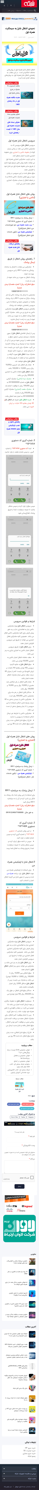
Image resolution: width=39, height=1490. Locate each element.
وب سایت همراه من (24, 225)
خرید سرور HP (30, 1448)
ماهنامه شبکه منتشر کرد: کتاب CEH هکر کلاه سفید (20, 1065)
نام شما (31, 1136)
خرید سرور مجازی (29, 1453)
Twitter (23, 1117)
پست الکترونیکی (28, 1145)
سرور (8, 1487)
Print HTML (14, 1117)
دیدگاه (32, 1159)
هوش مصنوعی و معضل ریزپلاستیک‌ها (22, 1057)
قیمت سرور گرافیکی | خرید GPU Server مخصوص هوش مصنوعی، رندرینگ (16, 1345)
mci (29, 1095)
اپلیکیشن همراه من (25, 232)
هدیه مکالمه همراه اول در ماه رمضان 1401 (13, 101)
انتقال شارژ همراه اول (13, 1104)
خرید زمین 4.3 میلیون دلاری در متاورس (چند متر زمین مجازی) (16, 1305)
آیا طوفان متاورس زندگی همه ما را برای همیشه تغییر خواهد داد (16, 1283)
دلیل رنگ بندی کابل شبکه (20, 1388)
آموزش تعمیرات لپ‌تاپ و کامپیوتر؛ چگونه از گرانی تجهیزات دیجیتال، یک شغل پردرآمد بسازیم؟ (15, 1378)
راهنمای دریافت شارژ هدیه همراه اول (14, 247)
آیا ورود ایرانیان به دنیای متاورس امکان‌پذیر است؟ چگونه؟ (18, 1294)
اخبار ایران (31, 37)
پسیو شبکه (31, 1456)
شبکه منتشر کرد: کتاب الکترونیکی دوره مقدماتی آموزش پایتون (19, 1071)
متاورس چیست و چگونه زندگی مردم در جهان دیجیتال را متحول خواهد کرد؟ (16, 1315)
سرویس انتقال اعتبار (28, 1104)
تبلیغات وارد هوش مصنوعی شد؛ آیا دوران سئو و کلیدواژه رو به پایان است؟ (15, 1335)
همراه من (10, 873)
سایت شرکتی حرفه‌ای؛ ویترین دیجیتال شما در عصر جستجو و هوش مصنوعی (16, 1356)
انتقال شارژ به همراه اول (27, 1108)
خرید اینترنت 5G (29, 1450)
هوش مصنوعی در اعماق (22, 1061)
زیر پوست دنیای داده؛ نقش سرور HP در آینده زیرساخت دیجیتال (16, 1410)
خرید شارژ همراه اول (19, 1090)
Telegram (31, 1117)
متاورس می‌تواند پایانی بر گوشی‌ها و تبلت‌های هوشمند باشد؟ (17, 1262)
